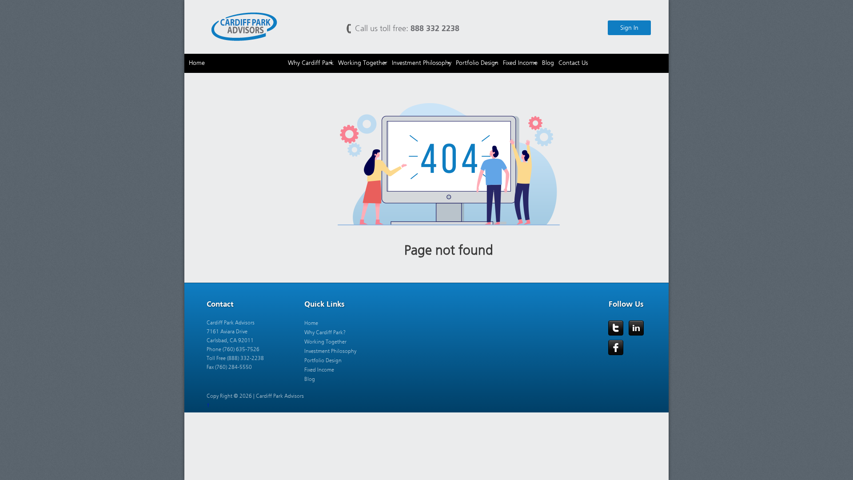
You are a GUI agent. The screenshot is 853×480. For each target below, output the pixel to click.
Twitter (616, 328)
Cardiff (244, 26)
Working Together (325, 342)
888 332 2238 (435, 28)
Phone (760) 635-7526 (233, 349)
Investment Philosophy (330, 351)
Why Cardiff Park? (325, 332)
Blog (309, 379)
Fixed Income (319, 370)
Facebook (616, 347)
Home (311, 323)
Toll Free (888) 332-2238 (235, 358)
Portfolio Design (323, 360)
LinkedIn (636, 328)
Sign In (629, 28)
